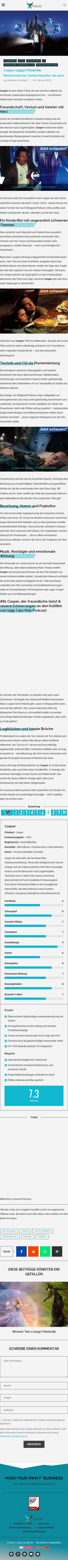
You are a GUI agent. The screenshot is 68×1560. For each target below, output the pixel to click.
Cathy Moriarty (43, 1231)
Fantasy (27, 1237)
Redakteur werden (23, 1523)
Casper (25, 1231)
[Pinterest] (24, 1554)
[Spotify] (37, 1554)
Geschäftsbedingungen (34, 1531)
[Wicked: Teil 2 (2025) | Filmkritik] (34, 1304)
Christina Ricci (9, 1237)
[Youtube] (31, 1554)
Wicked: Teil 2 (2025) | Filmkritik (34, 1331)
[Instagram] (18, 1554)
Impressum (43, 1523)
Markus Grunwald (17, 80)
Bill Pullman (9, 1231)
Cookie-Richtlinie (45, 1527)
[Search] (64, 5)
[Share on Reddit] (33, 1251)
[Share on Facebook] (21, 1251)
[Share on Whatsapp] (45, 1251)
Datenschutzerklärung (12, 1436)
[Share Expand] (57, 1251)
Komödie (42, 1237)
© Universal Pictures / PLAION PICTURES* (34, 187)
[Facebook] (11, 1554)
